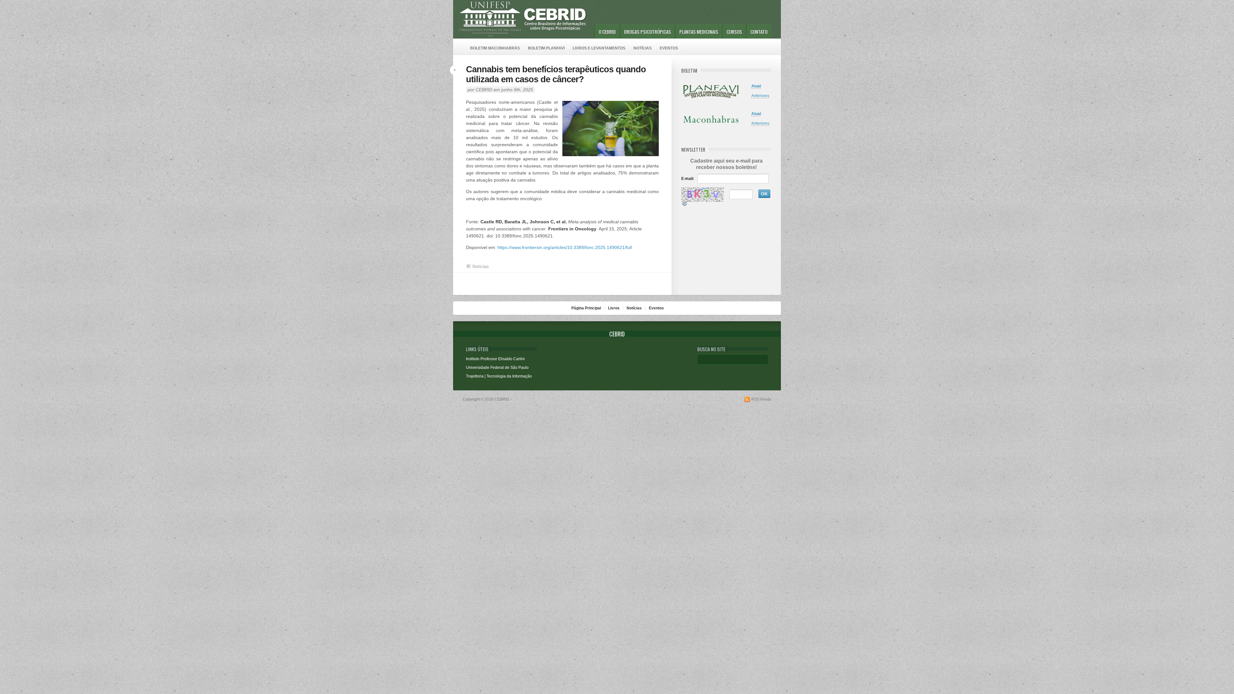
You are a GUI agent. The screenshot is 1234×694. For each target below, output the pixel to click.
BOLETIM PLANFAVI (546, 48)
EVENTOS (669, 48)
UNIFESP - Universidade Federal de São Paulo (490, 19)
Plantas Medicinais (698, 31)
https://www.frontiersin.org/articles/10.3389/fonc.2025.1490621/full (564, 247)
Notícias (480, 266)
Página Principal (586, 308)
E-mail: (687, 178)
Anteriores (760, 95)
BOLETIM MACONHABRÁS (495, 48)
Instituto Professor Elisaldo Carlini (495, 359)
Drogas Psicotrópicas (647, 31)
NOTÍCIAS (642, 48)
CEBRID (484, 89)
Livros (614, 308)
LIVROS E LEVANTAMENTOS (599, 48)
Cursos (734, 31)
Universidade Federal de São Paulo (497, 367)
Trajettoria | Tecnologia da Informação (499, 376)
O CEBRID (607, 31)
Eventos (656, 308)
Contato (758, 31)
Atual (756, 86)
